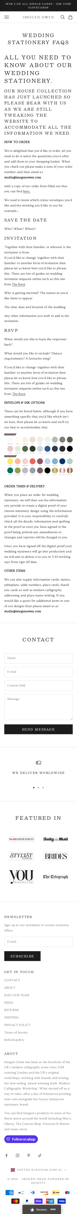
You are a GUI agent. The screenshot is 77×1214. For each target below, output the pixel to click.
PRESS (8, 1003)
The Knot (18, 284)
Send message (38, 729)
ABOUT (9, 988)
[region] (38, 770)
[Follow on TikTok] (40, 1155)
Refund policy (14, 1040)
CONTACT (12, 980)
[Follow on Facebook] (6, 1155)
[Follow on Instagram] (17, 1155)
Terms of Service (16, 1032)
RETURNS (11, 1010)
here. (26, 191)
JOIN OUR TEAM (16, 995)
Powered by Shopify (50, 1181)
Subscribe (22, 956)
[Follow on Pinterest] (29, 1155)
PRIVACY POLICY (17, 1025)
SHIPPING (11, 1017)
